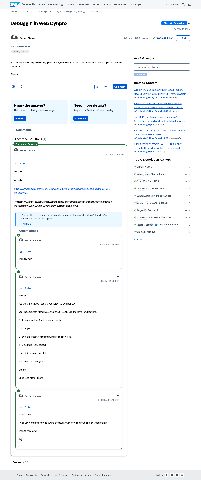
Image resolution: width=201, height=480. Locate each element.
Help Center (120, 4)
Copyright (45, 475)
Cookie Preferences (104, 475)
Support (88, 475)
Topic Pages (135, 4)
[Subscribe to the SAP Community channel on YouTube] (177, 475)
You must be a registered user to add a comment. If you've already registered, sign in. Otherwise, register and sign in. (64, 217)
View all (138, 239)
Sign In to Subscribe (174, 23)
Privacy (20, 475)
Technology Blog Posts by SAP (152, 97)
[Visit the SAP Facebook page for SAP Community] (166, 475)
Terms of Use (32, 475)
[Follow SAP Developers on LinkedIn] (182, 475)
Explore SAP (172, 4)
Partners (97, 4)
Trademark (76, 475)
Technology (54, 12)
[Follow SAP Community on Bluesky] (172, 475)
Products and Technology (51, 4)
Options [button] (188, 23)
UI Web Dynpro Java (20, 52)
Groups (70, 4)
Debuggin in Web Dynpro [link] (88, 12)
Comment (119, 87)
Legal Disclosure (61, 475)
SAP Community (17, 12)
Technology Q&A (69, 12)
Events (107, 4)
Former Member (28, 38)
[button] (178, 38)
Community (28, 4)
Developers (83, 4)
